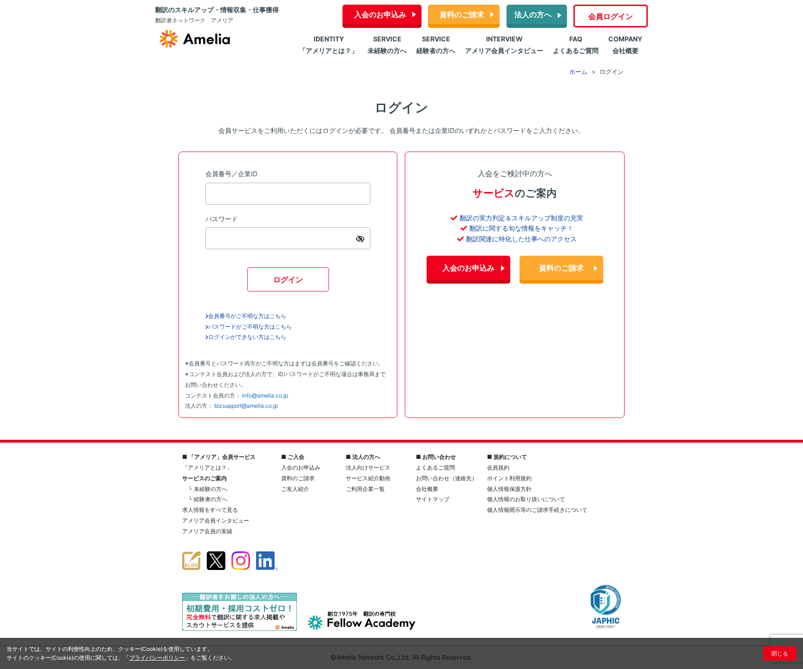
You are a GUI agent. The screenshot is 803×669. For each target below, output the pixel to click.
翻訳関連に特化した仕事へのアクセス (521, 239)
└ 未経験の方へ (207, 488)
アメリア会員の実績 (207, 531)
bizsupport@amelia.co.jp (246, 405)
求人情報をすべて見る (210, 509)
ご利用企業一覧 (365, 488)
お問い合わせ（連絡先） (446, 478)
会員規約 (498, 467)
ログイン (288, 279)
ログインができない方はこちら (247, 336)
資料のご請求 (462, 14)
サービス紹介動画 (368, 478)
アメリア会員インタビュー (215, 520)
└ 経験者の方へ (207, 499)
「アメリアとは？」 (207, 467)
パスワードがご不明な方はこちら (250, 326)
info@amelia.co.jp (265, 395)
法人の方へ (533, 14)
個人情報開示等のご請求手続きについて (537, 509)
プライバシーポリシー (157, 657)
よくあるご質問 (435, 467)
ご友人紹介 (295, 488)
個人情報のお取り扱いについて (526, 499)
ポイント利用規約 (509, 478)
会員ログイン (610, 16)
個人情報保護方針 (509, 488)
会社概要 (427, 488)
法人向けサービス (368, 467)
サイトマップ (432, 499)
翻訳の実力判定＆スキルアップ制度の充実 (521, 218)
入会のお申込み (380, 14)
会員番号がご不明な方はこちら (247, 315)
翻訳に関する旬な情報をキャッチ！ (521, 228)
